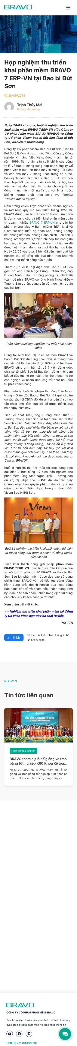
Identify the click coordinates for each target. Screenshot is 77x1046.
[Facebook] (19, 1034)
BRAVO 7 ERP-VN (42, 222)
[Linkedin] (29, 1034)
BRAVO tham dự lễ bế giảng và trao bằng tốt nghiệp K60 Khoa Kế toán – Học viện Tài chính (38, 761)
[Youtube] (9, 1034)
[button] (11, 735)
